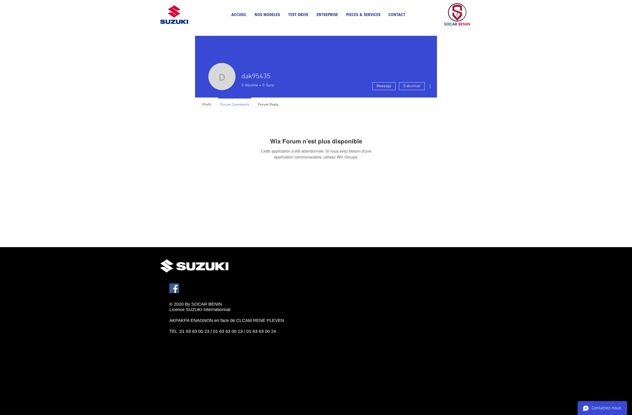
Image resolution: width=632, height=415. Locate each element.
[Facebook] (174, 288)
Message (383, 86)
